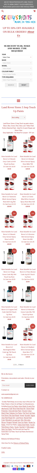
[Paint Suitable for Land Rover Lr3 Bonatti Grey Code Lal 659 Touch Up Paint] (9, 144)
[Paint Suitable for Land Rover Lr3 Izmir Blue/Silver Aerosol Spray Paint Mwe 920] (28, 182)
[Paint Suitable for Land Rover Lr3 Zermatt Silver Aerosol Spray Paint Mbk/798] (28, 144)
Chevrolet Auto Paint (14, 411)
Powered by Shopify (28, 462)
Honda (22, 415)
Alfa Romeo (5, 408)
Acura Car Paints (12, 406)
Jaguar (33, 415)
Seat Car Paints (23, 422)
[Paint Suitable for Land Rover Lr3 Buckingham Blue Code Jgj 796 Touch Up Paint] (9, 332)
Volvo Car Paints (6, 429)
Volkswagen (30, 427)
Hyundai (27, 415)
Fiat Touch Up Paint (29, 413)
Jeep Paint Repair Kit (7, 418)
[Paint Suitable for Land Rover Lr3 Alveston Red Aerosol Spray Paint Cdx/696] (28, 220)
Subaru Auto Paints (23, 425)
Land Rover (19, 418)
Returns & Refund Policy (21, 443)
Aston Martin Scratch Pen (27, 406)
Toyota (16, 427)
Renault (14, 422)
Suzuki (32, 425)
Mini (22, 420)
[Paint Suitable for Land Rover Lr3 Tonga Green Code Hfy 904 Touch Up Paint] (9, 257)
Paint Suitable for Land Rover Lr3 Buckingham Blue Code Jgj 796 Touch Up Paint (9, 350)
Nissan (3, 422)
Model (4, 66)
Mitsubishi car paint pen (13, 420)
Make (4, 60)
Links (3, 452)
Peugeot (9, 422)
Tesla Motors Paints (7, 427)
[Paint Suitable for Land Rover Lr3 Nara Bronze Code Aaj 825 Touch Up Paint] (28, 257)
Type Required (8, 77)
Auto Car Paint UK (18, 462)
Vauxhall (21, 427)
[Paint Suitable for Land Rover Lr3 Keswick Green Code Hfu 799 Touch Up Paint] (28, 295)
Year (4, 54)
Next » (22, 364)
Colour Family (8, 71)
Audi (10, 408)
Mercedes (27, 420)
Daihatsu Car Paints (15, 413)
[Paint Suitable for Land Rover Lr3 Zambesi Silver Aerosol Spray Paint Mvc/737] (28, 332)
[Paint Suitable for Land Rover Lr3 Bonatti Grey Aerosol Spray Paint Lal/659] (9, 220)
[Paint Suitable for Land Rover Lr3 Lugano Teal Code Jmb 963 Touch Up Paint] (9, 295)
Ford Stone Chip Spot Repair (10, 415)
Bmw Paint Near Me (19, 408)
